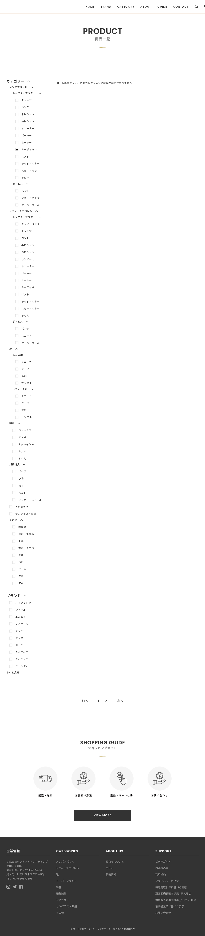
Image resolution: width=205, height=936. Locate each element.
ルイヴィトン (23, 602)
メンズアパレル (65, 862)
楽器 (21, 576)
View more (102, 815)
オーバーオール (30, 205)
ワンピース (27, 259)
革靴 (24, 376)
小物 (21, 478)
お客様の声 (161, 868)
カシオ (22, 451)
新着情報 (111, 874)
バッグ (22, 471)
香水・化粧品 (26, 534)
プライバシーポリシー (168, 881)
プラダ (19, 638)
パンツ (25, 191)
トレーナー (27, 128)
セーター (26, 142)
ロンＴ (25, 107)
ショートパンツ (30, 198)
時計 (58, 887)
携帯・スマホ (26, 548)
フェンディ (21, 666)
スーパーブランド (66, 881)
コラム (110, 868)
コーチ (19, 645)
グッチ (19, 631)
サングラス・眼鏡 (25, 513)
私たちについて (115, 862)
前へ (85, 701)
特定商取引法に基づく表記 (171, 887)
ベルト (22, 492)
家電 (21, 583)
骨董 (21, 555)
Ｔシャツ (26, 100)
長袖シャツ (27, 121)
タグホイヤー (26, 444)
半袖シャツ (27, 114)
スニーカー (27, 362)
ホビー (22, 562)
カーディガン (29, 149)
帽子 (21, 485)
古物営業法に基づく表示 (169, 906)
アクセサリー (23, 506)
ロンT (24, 238)
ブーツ (25, 369)
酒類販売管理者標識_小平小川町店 (175, 900)
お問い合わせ (163, 913)
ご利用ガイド (163, 862)
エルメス (20, 617)
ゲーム (22, 569)
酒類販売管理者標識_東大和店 (173, 894)
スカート (26, 335)
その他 (25, 178)
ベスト (25, 156)
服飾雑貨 (61, 894)
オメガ (22, 437)
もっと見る (12, 672)
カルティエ (21, 652)
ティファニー (23, 659)
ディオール (21, 624)
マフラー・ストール (30, 499)
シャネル (20, 609)
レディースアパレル (67, 868)
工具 (21, 541)
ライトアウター (30, 163)
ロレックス (24, 430)
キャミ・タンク (30, 224)
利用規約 (160, 874)
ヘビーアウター (30, 170)
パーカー (26, 135)
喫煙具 (22, 527)
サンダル (26, 383)
